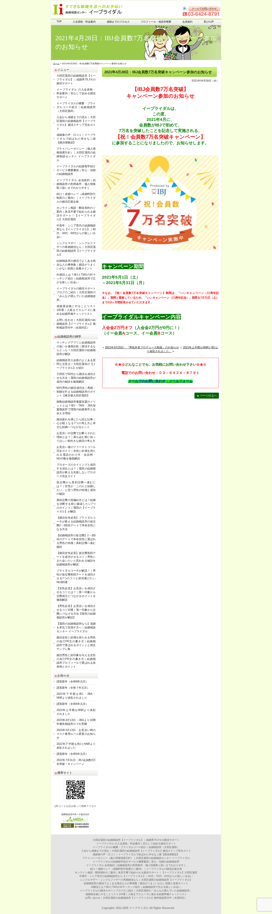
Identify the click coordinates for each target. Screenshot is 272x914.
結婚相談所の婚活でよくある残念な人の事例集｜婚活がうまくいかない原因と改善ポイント (76, 264)
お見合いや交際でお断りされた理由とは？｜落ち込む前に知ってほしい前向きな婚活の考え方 (76, 437)
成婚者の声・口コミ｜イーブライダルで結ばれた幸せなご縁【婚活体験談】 (76, 138)
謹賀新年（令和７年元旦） (73, 687)
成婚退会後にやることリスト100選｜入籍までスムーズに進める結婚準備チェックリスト (76, 310)
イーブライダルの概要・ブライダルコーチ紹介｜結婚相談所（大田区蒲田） (76, 107)
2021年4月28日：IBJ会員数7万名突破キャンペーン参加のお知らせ (158, 72)
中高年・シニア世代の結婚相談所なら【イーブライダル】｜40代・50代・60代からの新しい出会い (136, 876)
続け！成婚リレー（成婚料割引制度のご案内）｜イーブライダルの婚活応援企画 (76, 197)
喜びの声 (209, 21)
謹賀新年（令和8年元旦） (72, 681)
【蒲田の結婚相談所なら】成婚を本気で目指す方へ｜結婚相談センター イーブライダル (76, 627)
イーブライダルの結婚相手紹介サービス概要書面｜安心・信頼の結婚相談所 (76, 170)
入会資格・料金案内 (84, 21)
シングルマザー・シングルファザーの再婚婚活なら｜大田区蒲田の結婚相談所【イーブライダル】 (136, 879)
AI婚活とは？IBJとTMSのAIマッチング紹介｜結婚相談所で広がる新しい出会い (76, 278)
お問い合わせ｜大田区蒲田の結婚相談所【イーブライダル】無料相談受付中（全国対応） (76, 323)
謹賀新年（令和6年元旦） (72, 703)
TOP (59, 21)
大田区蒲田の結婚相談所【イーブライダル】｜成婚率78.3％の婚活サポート (76, 79)
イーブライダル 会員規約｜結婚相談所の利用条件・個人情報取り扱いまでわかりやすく (76, 184)
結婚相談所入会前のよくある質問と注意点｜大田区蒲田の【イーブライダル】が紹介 (76, 364)
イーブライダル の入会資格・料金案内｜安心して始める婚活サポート (76, 93)
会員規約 (187, 21)
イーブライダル (139, 908)
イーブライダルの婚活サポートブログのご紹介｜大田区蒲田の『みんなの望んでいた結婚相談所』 (136, 890)
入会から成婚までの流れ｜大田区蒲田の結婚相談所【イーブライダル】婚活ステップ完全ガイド (136, 850)
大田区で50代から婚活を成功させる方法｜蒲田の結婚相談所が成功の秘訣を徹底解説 (76, 377)
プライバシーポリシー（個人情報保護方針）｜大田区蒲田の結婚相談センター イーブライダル (136, 858)
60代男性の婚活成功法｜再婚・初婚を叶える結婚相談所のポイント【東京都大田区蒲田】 (76, 391)
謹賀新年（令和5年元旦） (72, 753)
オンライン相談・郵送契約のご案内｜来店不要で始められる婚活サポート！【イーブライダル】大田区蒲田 (136, 872)
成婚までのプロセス (118, 21)
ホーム (56, 63)
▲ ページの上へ (207, 395)
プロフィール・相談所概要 (156, 21)
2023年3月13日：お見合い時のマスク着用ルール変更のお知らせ (76, 733)
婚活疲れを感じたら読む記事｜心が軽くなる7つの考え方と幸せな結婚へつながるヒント (76, 423)
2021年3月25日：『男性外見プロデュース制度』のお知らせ (142, 347)
